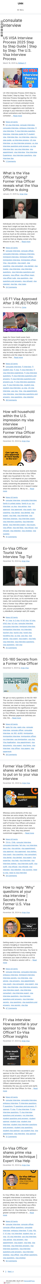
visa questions (22, 278)
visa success (27, 870)
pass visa (6, 848)
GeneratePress (29, 1281)
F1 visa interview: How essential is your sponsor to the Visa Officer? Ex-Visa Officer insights (20, 1028)
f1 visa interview (26, 370)
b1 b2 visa (24, 620)
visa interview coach (26, 519)
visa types (22, 284)
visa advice (11, 263)
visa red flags (18, 528)
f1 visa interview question (25, 131)
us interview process (20, 140)
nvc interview (24, 137)
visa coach (21, 263)
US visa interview (14, 1237)
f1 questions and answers (24, 1106)
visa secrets (15, 1005)
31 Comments (11, 1137)
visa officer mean (27, 275)
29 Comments (11, 876)
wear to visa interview (18, 873)
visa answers (14, 981)
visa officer (15, 275)
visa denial (15, 513)
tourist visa (18, 633)
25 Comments (11, 648)
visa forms (27, 745)
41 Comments (11, 537)
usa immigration (20, 739)
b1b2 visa (7, 623)
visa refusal (29, 528)
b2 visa (14, 623)
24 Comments (11, 287)
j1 (3, 1234)
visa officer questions (28, 1255)
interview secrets (10, 978)
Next (11, 1271)
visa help (12, 516)
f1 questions (8, 1106)
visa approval (8, 851)
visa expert (23, 639)
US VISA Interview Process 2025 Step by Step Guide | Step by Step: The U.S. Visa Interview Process (20, 48)
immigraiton (28, 733)
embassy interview (26, 128)
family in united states (12, 503)
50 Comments (11, 1261)
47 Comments (11, 1008)
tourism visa (8, 633)
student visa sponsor (11, 1131)
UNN (20, 3)
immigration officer (28, 260)
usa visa (14, 391)
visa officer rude (9, 278)
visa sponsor (31, 1134)
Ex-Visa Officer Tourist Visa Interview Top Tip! (17, 552)
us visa (24, 388)
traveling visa (8, 636)
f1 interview (26, 367)
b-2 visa (16, 620)
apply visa (21, 727)
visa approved (16, 509)
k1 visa (7, 1234)
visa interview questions (22, 155)
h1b (34, 1231)
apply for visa (11, 727)
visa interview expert (17, 525)
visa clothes (31, 851)
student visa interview (11, 388)
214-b (8, 842)
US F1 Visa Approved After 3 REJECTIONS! (20, 301)
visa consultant (17, 266)
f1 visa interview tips (15, 385)
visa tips (14, 284)
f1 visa (16, 370)
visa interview (19, 152)
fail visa (22, 845)
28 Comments (11, 400)
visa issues (30, 525)
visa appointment (30, 391)
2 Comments (11, 161)
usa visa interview (22, 149)
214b (13, 842)
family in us (26, 503)
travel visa (27, 633)
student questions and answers (15, 1118)
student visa (29, 385)
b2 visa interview (12, 125)
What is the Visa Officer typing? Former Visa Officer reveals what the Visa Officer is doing (20, 181)
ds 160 (14, 733)
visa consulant (18, 984)
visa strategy (27, 531)
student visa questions (23, 1127)
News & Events (12, 122)
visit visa (18, 645)
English (7, 1283)
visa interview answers (28, 987)
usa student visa (27, 1131)
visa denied (28, 266)
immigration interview (11, 260)
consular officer (27, 251)
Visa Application (9, 742)
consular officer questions (13, 1227)
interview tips (12, 137)
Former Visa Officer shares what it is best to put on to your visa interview (20, 772)
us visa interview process (21, 143)
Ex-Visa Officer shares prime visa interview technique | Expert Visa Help (20, 1154)
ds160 (20, 733)
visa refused (27, 281)
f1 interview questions (27, 1103)
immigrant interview (11, 257)
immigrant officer (26, 257)
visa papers (25, 748)
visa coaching (17, 854)
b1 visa (32, 620)
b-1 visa (9, 620)
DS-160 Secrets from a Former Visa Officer (20, 661)
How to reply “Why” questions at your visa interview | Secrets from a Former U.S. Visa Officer (19, 897)
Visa (4, 263)
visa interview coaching (12, 522)
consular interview (27, 125)
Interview (6, 134)
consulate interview (10, 128)
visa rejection (28, 397)
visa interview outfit (25, 864)
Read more (17, 116)
